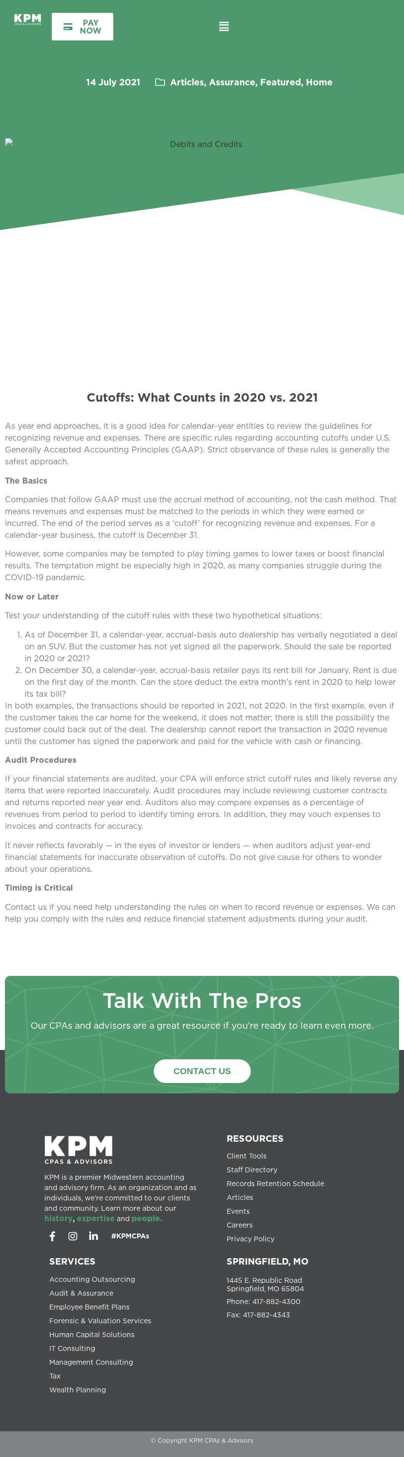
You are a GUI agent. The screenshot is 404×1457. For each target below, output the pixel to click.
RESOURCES (255, 1138)
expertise (96, 1218)
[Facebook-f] (52, 1236)
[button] (223, 26)
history (58, 1218)
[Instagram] (73, 1236)
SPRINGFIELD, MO (267, 1261)
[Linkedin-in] (93, 1236)
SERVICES (72, 1261)
